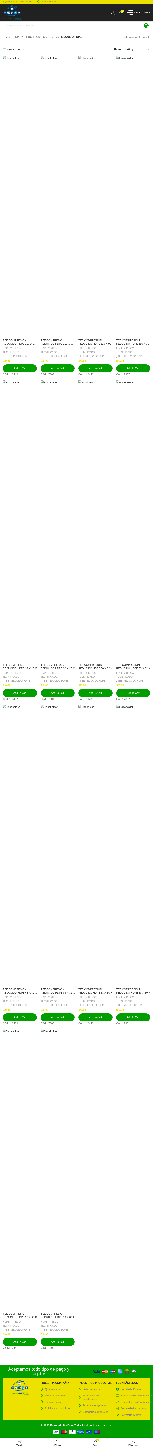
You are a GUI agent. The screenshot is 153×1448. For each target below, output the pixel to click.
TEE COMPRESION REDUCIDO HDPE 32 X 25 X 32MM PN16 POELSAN (58, 668)
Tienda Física (53, 1401)
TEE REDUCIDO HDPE (17, 356)
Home (7, 36)
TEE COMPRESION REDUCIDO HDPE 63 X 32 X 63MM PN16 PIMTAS (20, 993)
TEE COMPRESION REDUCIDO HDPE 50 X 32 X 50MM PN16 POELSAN (133, 668)
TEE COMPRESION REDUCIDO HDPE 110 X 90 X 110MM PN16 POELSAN (132, 344)
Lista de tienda (91, 1389)
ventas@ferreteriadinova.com (135, 1395)
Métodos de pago (55, 1395)
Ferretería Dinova (131, 1389)
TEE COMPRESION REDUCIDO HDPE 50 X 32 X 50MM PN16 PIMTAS (95, 668)
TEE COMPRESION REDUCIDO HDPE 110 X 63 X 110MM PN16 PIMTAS (19, 344)
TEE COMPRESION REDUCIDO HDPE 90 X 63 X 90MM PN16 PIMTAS (20, 1317)
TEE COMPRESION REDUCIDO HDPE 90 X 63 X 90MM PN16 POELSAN (58, 1317)
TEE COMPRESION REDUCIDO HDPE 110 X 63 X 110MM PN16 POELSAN (57, 344)
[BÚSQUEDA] (146, 25)
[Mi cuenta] (113, 12)
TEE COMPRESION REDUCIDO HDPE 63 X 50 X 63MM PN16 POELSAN (133, 993)
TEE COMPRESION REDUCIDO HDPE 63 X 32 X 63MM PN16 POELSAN (58, 993)
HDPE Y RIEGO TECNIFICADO (32, 36)
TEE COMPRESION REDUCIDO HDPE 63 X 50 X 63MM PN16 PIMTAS (95, 993)
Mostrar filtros (16, 49)
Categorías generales (95, 1411)
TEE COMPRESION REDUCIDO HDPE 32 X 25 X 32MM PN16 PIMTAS (20, 668)
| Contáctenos (127, 1382)
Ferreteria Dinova (131, 1414)
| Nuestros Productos (95, 1382)
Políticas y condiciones (58, 1408)
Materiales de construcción (91, 1397)
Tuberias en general (94, 1405)
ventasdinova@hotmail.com (135, 1401)
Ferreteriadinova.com (133, 1408)
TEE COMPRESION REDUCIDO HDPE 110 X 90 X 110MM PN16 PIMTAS (94, 344)
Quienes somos (54, 1389)
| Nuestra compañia (55, 1382)
